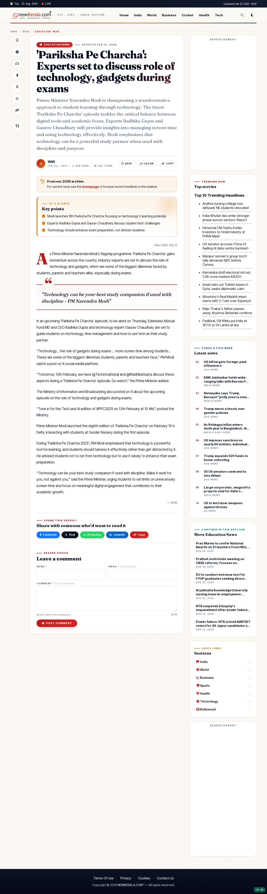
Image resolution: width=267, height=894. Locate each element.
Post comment (59, 623)
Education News (47, 31)
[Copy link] (17, 110)
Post (72, 534)
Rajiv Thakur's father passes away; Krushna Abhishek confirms (227, 311)
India (138, 15)
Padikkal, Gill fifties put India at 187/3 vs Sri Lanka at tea (225, 323)
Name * (42, 566)
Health (204, 15)
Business (169, 15)
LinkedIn (119, 534)
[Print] (17, 52)
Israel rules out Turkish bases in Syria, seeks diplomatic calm (225, 286)
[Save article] (17, 40)
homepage (90, 187)
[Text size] (17, 126)
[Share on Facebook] (17, 75)
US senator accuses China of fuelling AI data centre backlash (225, 246)
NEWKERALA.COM (130, 885)
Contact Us (165, 878)
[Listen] (17, 63)
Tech (219, 15)
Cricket (188, 15)
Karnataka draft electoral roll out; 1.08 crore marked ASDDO (227, 274)
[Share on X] (17, 87)
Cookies (144, 878)
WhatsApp (94, 534)
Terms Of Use (103, 878)
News (26, 31)
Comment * (56, 583)
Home (124, 15)
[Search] (242, 15)
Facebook (50, 534)
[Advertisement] (223, 104)
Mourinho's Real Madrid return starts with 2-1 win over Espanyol (227, 299)
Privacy (125, 878)
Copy (141, 534)
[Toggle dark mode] (252, 15)
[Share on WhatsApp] (17, 98)
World (151, 15)
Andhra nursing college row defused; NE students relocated (226, 205)
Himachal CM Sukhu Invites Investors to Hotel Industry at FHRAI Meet (224, 232)
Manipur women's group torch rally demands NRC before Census (225, 260)
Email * (122, 566)
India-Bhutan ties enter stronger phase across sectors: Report (226, 218)
